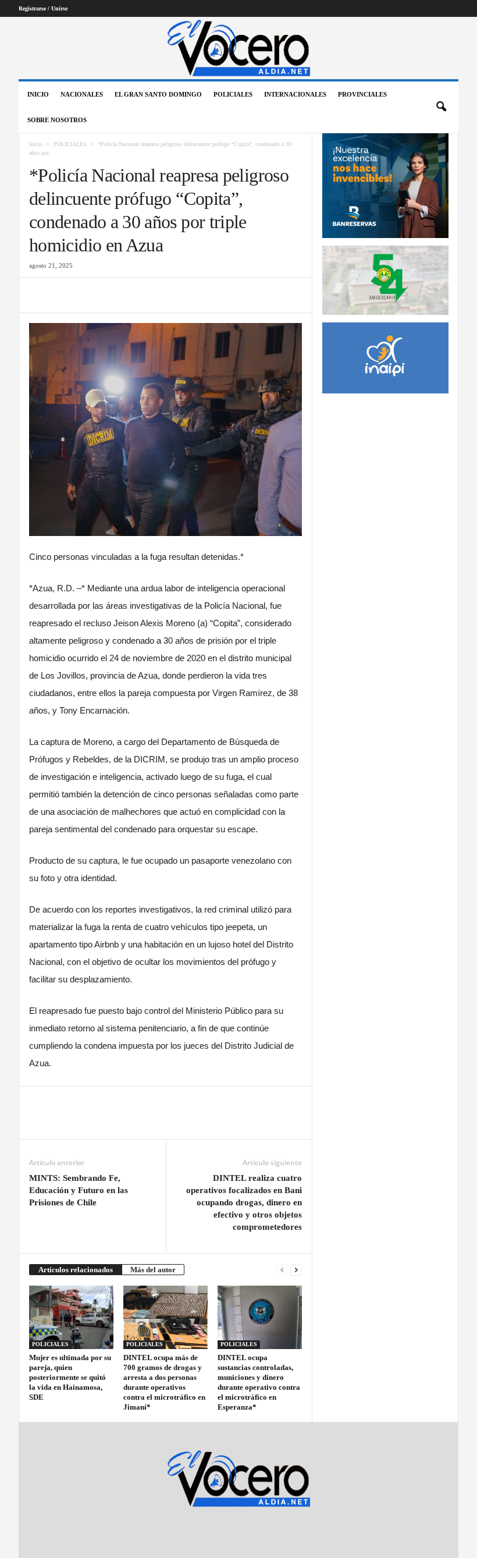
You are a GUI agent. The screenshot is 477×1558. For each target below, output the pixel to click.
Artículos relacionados (75, 1269)
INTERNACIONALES (295, 94)
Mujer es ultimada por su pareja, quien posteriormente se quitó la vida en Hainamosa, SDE (70, 1377)
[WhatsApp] (121, 295)
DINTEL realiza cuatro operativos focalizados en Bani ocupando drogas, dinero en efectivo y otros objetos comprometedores (244, 1202)
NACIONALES (81, 94)
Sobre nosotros (57, 119)
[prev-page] (282, 1270)
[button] (441, 107)
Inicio (38, 94)
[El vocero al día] (238, 48)
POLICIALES (232, 94)
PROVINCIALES (362, 94)
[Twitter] (67, 295)
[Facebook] (40, 295)
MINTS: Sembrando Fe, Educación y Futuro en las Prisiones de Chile (78, 1190)
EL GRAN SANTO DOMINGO (158, 94)
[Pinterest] (94, 295)
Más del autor (153, 1269)
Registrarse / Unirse (43, 8)
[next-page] (296, 1270)
